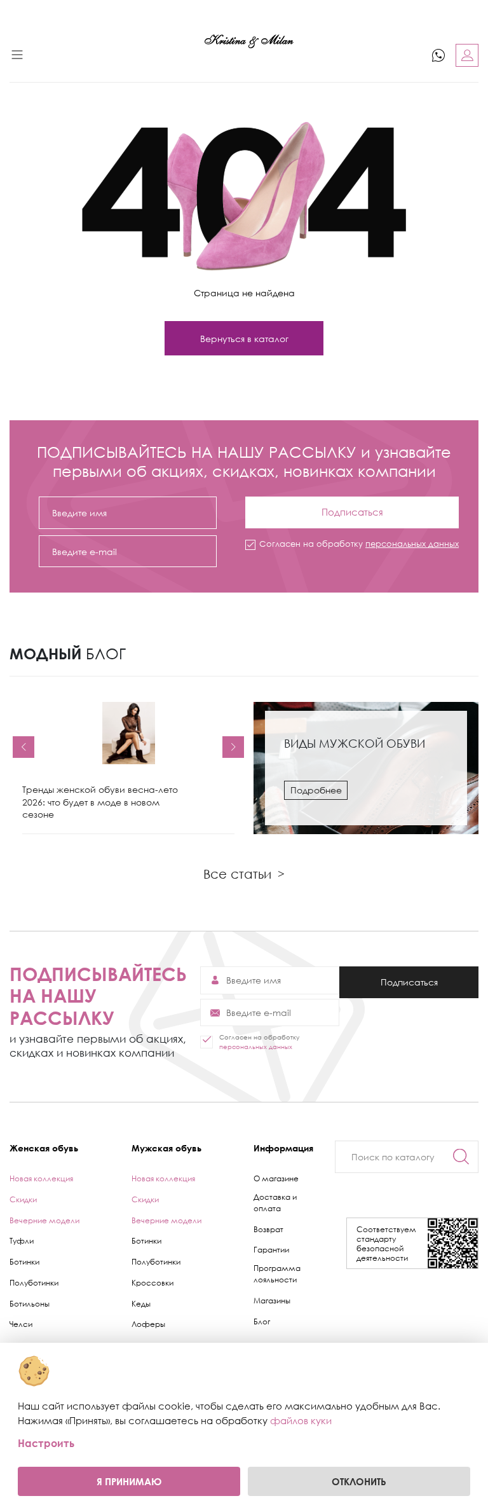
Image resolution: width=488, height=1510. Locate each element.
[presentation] (23, 747)
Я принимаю (129, 1481)
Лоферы (148, 1324)
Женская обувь (44, 1148)
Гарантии (271, 1249)
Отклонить (359, 1481)
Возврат (268, 1229)
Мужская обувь (166, 1148)
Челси (21, 1324)
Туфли (22, 1241)
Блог (262, 1321)
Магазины (272, 1300)
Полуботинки (34, 1282)
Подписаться (352, 507)
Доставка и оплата (275, 1202)
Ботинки (24, 1261)
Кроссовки (152, 1282)
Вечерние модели (44, 1220)
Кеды (141, 1303)
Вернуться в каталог (244, 338)
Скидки (23, 1199)
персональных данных (412, 544)
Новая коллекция (41, 1178)
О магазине (276, 1178)
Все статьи (244, 873)
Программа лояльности (277, 1273)
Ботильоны (30, 1303)
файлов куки (301, 1420)
